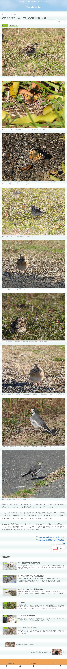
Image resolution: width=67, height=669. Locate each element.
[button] (61, 396)
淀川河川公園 (14, 25)
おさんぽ (6, 25)
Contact (55, 663)
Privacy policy (11, 663)
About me (33, 663)
